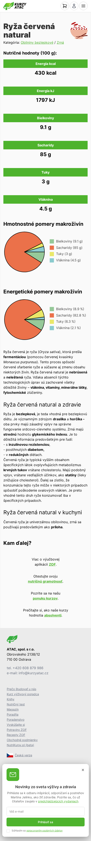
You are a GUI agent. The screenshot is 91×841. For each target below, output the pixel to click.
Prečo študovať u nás (21, 689)
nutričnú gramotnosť (45, 581)
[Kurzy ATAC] (14, 6)
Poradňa (12, 714)
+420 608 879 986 (28, 668)
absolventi (52, 615)
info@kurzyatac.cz (33, 673)
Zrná (60, 42)
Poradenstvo (15, 719)
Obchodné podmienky (22, 740)
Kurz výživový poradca (23, 694)
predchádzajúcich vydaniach (58, 801)
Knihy (10, 699)
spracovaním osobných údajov (44, 830)
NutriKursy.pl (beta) (20, 745)
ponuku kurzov (45, 598)
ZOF (52, 564)
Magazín (13, 709)
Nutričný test (16, 704)
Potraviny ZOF (17, 730)
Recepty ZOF (16, 735)
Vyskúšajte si (16, 724)
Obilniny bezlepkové (37, 42)
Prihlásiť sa (45, 822)
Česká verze (23, 755)
